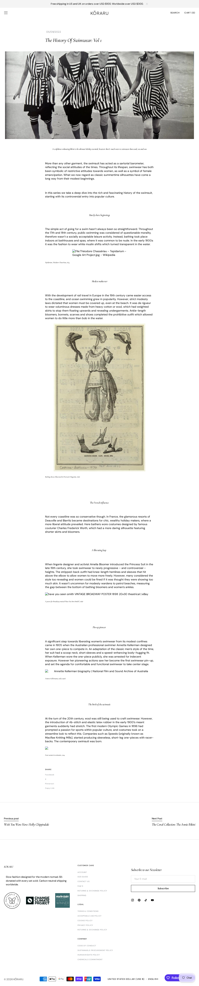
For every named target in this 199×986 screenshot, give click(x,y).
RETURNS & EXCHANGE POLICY (92, 891)
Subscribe (163, 888)
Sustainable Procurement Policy (95, 950)
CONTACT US (84, 881)
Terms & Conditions (88, 911)
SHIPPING (82, 895)
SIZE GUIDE (83, 877)
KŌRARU (18, 979)
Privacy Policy (85, 925)
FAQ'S (80, 886)
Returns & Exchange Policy (92, 930)
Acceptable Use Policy (89, 916)
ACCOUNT (82, 872)
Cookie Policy (85, 920)
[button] (6, 12)
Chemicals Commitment (90, 959)
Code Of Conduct (87, 946)
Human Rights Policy (89, 955)
